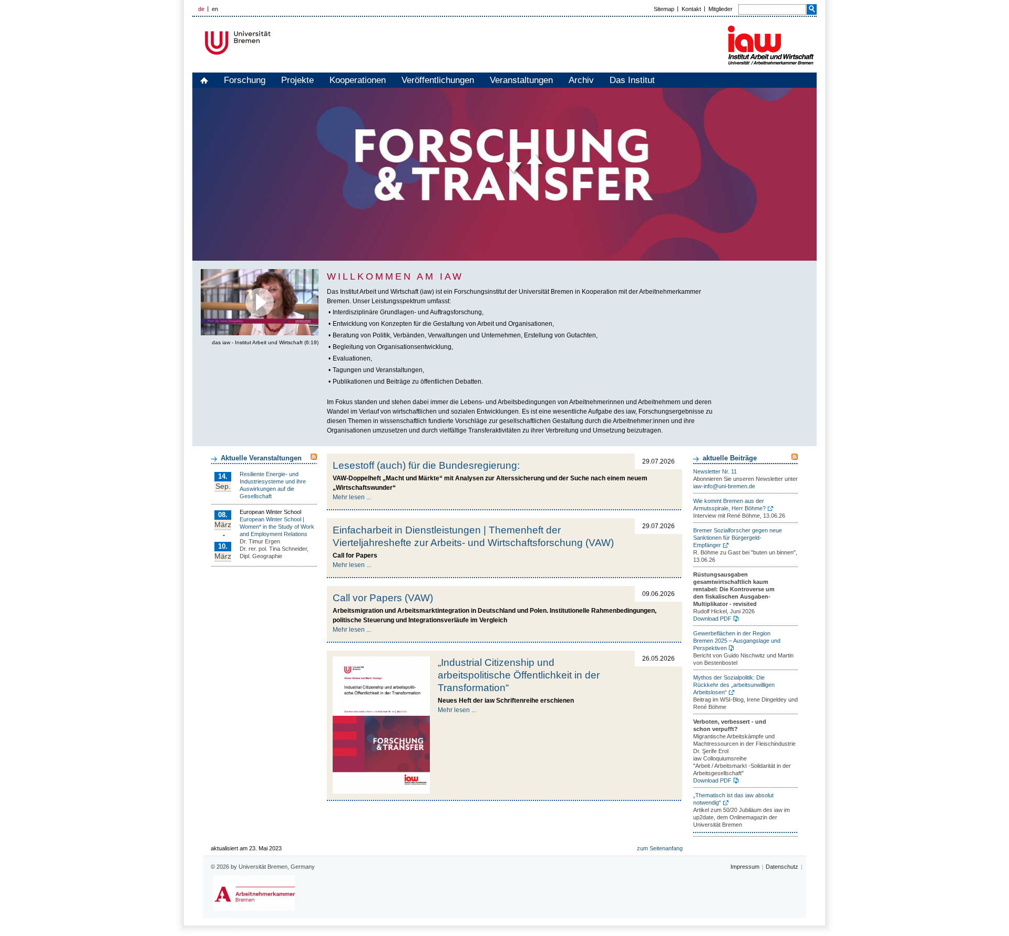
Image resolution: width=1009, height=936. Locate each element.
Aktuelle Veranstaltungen (261, 458)
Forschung (244, 80)
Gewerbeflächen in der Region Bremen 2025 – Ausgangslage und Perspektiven (736, 640)
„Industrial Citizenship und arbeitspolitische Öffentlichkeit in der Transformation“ (519, 675)
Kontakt (691, 9)
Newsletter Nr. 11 (715, 471)
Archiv (581, 80)
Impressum (744, 866)
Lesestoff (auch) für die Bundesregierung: (426, 465)
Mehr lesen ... (352, 497)
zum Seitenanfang (660, 848)
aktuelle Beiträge (730, 458)
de (201, 9)
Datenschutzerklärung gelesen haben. (272, 303)
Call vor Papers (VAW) (383, 597)
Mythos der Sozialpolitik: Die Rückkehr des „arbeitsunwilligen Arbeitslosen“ (734, 684)
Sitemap (664, 9)
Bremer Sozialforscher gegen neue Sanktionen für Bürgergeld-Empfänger (737, 537)
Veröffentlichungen (437, 80)
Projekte (297, 80)
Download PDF (712, 618)
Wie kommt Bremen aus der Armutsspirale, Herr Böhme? (729, 504)
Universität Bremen (273, 43)
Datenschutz (782, 866)
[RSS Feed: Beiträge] (794, 457)
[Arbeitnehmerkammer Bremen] (254, 893)
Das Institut (632, 80)
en (215, 9)
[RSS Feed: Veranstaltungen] (314, 457)
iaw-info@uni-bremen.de (724, 486)
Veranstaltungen (521, 80)
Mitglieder (720, 9)
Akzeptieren (259, 320)
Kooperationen (358, 80)
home (204, 80)
